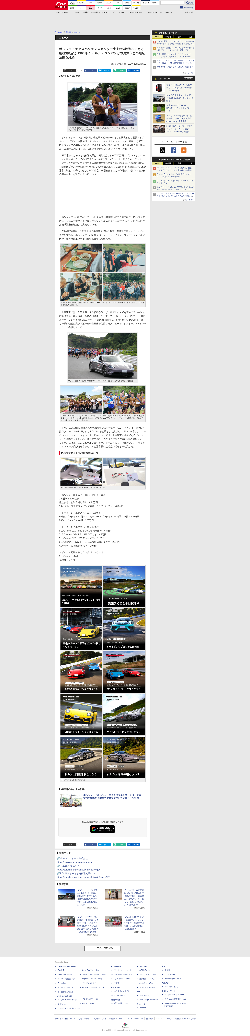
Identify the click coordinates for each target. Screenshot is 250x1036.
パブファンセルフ (172, 987)
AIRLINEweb (144, 970)
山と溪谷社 (115, 987)
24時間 (168, 37)
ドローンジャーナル (65, 987)
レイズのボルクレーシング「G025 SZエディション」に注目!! (179, 98)
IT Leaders (62, 983)
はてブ (106, 70)
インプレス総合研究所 (66, 979)
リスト (79, 70)
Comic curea (170, 974)
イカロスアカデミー (147, 987)
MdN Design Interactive (148, 1000)
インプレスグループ (164, 1019)
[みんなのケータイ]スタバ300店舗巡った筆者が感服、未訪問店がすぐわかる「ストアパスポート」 (175, 189)
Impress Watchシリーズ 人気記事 (174, 159)
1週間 (179, 37)
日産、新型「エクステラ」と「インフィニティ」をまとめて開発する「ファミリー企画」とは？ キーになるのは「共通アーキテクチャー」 (175, 56)
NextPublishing (88, 1003)
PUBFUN (165, 983)
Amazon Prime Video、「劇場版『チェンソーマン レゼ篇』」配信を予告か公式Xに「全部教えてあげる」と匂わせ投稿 (175, 176)
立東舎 (116, 983)
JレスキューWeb (146, 983)
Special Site (164, 79)
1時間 (157, 37)
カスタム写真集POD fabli (175, 999)
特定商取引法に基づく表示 (185, 1019)
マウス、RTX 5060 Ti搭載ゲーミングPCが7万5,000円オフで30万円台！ (179, 88)
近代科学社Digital (121, 1003)
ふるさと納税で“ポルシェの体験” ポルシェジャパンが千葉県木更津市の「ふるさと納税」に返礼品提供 (134, 923)
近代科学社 (115, 1000)
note (121, 70)
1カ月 (190, 37)
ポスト (71, 70)
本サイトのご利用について (65, 1019)
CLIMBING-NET (120, 995)
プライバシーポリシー (134, 1019)
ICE (163, 967)
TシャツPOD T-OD (122, 979)
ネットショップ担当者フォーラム (95, 974)
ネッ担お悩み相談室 (65, 992)
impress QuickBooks (173, 979)
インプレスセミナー (90, 983)
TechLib (142, 1008)
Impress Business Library (92, 979)
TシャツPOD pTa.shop (174, 995)
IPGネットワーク (168, 991)
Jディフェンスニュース (148, 974)
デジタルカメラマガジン (67, 1000)
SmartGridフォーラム (90, 970)
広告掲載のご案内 (99, 1019)
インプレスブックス (90, 999)
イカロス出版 (142, 967)
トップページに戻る (102, 948)
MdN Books (144, 995)
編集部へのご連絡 (116, 1019)
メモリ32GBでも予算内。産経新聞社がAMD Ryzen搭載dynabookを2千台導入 (179, 118)
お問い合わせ (83, 1019)
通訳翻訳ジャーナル (147, 979)
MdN (138, 992)
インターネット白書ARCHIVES (70, 1008)
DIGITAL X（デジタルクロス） (94, 987)
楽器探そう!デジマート (123, 974)
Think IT (61, 970)
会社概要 (149, 1019)
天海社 (167, 970)
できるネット (63, 1004)
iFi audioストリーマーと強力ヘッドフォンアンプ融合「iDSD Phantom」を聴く (179, 129)
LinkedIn (136, 70)
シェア (92, 70)
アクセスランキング (168, 33)
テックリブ (141, 1004)
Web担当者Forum (65, 974)
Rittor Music (116, 967)
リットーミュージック (123, 970)
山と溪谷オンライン (122, 991)
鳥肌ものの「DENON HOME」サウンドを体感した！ (178, 108)
